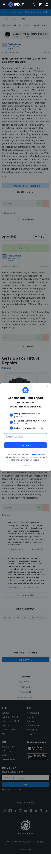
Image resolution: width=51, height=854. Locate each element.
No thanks (25, 465)
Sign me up (26, 445)
